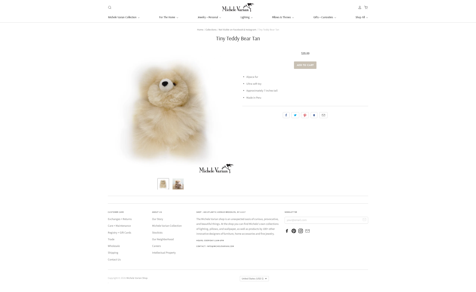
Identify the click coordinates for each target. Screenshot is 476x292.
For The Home (167, 17)
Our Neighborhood (163, 239)
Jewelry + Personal (208, 17)
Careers (156, 246)
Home (200, 29)
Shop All (361, 17)
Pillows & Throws (282, 17)
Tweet (295, 115)
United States (253, 278)
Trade (111, 239)
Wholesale (114, 246)
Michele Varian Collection (122, 17)
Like (286, 115)
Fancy (314, 115)
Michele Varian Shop (136, 278)
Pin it (305, 115)
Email (323, 115)
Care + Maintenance (119, 226)
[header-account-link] (359, 7)
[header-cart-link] (365, 7)
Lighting (245, 17)
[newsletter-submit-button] (364, 220)
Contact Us (114, 260)
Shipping (113, 253)
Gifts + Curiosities (323, 17)
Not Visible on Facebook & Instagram (237, 29)
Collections (211, 29)
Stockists (157, 233)
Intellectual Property (164, 253)
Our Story (157, 219)
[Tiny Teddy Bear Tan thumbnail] (163, 184)
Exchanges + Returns (120, 219)
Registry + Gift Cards (119, 233)
